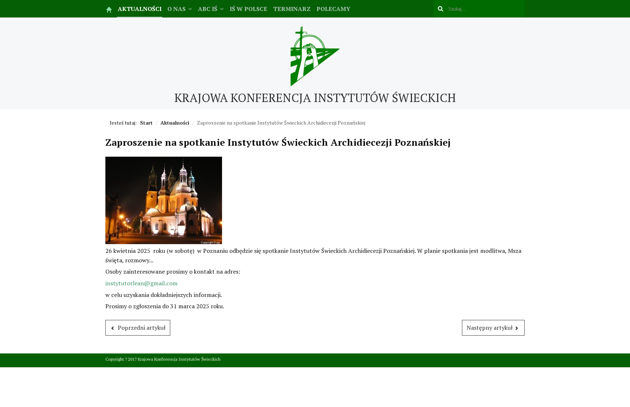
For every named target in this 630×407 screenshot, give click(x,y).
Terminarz (292, 9)
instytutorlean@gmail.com (141, 283)
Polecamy (333, 9)
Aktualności (140, 9)
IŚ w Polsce (248, 9)
